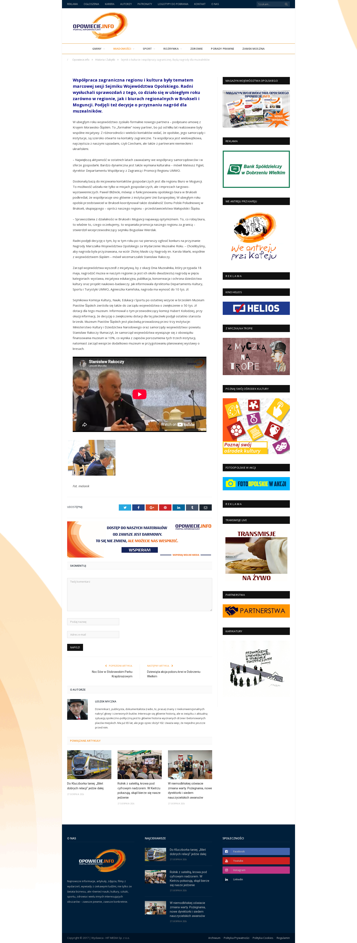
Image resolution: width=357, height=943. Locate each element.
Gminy (97, 48)
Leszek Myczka (105, 701)
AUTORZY (126, 4)
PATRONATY (145, 4)
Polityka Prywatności (236, 938)
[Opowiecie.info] (98, 25)
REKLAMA (72, 4)
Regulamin (283, 938)
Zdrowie (196, 48)
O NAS (215, 4)
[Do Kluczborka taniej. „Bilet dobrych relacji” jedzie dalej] (89, 764)
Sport (147, 48)
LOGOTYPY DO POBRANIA (173, 4)
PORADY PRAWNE (222, 48)
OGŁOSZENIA (91, 4)
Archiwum (214, 938)
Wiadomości (122, 48)
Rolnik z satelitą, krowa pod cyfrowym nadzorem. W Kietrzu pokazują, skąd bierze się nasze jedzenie (139, 790)
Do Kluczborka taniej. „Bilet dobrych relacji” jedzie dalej (85, 786)
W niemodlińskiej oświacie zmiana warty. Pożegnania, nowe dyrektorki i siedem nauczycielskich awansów (190, 790)
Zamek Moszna (253, 48)
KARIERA (109, 4)
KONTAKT (200, 4)
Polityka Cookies (263, 938)
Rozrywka (171, 48)
